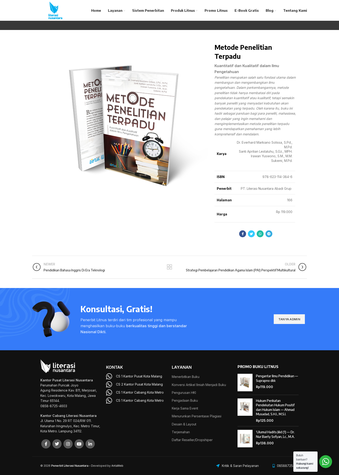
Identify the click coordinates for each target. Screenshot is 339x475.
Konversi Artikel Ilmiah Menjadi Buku (199, 385)
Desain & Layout (184, 424)
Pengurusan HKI (184, 393)
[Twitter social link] (251, 233)
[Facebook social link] (242, 233)
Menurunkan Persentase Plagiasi (196, 416)
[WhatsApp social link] (260, 233)
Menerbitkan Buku (185, 377)
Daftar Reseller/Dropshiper (192, 440)
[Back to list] (169, 267)
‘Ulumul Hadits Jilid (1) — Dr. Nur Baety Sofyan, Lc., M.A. (275, 434)
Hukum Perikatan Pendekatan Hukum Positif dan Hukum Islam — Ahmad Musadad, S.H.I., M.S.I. (275, 407)
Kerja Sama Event (185, 408)
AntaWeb (117, 465)
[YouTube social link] (79, 443)
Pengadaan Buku (185, 400)
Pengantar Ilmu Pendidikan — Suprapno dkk (277, 378)
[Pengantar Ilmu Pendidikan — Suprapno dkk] (245, 382)
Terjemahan (181, 432)
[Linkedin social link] (90, 443)
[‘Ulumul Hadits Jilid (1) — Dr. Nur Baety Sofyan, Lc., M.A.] (245, 438)
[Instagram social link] (68, 443)
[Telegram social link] (268, 233)
